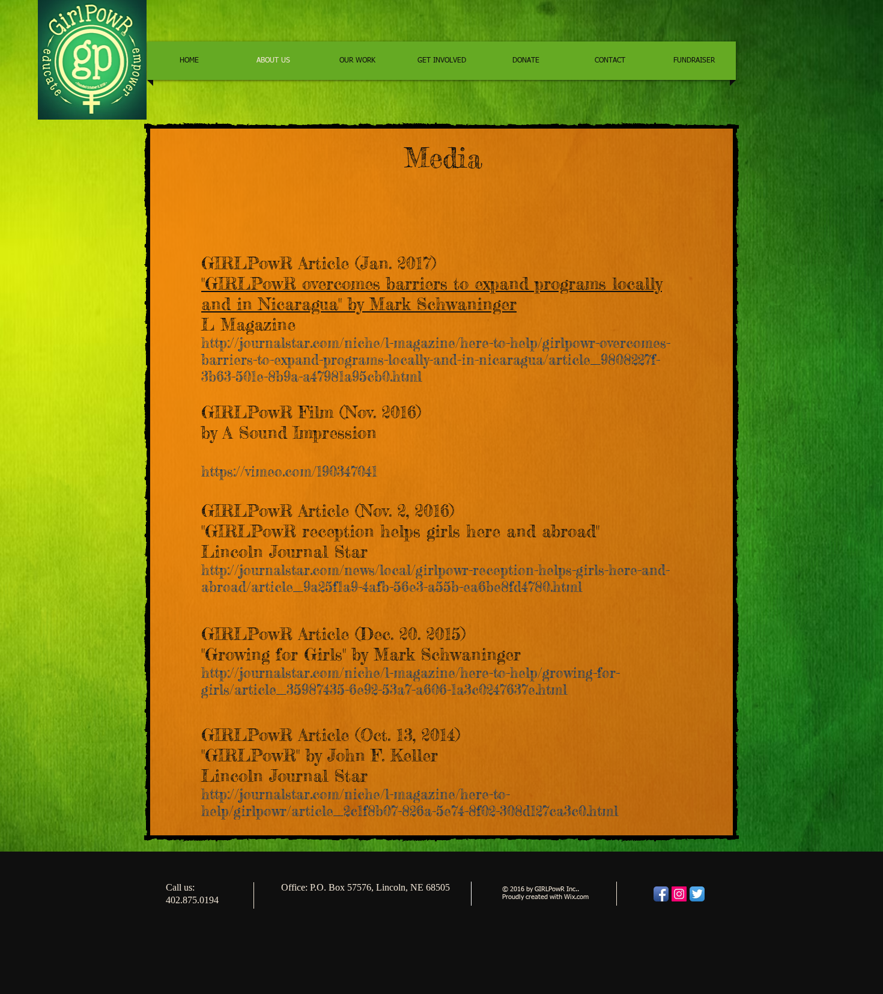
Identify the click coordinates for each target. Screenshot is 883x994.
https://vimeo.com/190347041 (289, 471)
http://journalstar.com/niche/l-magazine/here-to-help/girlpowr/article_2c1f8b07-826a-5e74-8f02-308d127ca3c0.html (409, 803)
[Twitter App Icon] (697, 893)
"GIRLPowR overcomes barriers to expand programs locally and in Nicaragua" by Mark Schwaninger (431, 293)
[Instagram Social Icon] (679, 893)
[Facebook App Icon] (661, 893)
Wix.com (576, 897)
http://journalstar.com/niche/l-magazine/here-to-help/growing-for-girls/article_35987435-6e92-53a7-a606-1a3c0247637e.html (410, 681)
